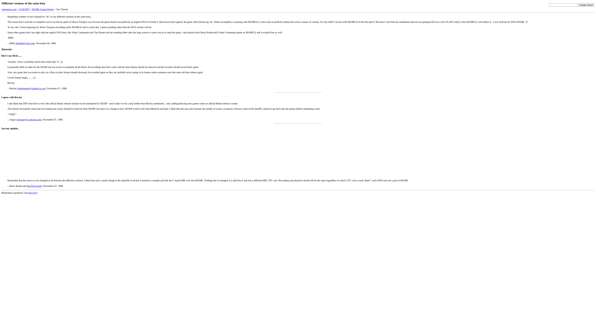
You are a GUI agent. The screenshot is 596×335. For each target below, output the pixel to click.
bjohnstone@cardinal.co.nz (31, 88)
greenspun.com (9, 9)
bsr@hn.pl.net (34, 186)
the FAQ (33, 193)
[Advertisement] (298, 155)
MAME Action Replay (43, 9)
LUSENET (24, 9)
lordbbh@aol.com (25, 43)
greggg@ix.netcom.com (29, 119)
